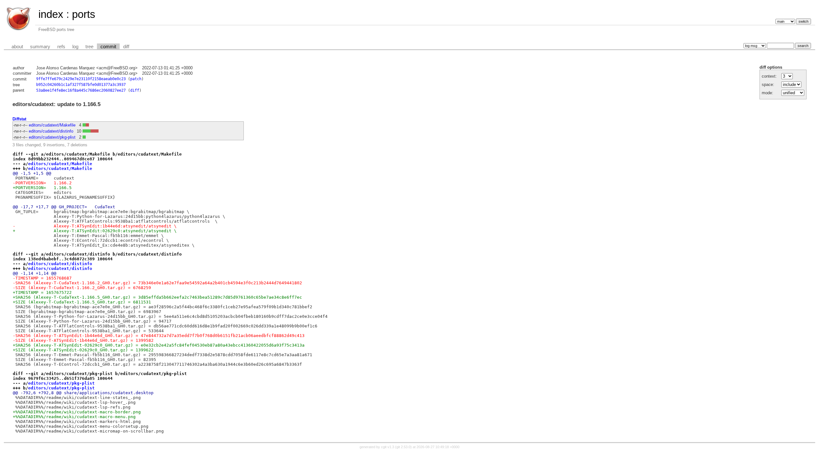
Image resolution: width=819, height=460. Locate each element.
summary (40, 46)
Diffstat (19, 119)
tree (89, 46)
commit (108, 46)
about (17, 46)
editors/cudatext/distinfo (51, 131)
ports (83, 14)
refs (61, 46)
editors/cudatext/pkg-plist (52, 137)
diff (126, 46)
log (75, 46)
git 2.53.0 (403, 447)
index (50, 14)
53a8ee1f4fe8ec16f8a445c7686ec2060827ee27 (81, 90)
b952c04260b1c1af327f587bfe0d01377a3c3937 (81, 84)
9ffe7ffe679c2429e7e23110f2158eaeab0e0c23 (81, 79)
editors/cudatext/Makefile (52, 125)
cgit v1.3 (387, 447)
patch (135, 79)
